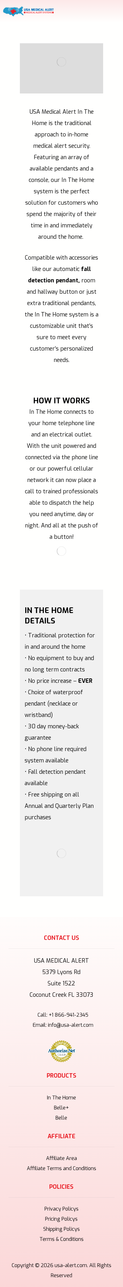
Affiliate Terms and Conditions (61, 1168)
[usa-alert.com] (28, 11)
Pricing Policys (61, 1219)
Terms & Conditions (61, 1239)
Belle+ (61, 1107)
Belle (61, 1118)
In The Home (61, 1097)
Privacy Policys (61, 1209)
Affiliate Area (61, 1158)
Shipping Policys (61, 1229)
